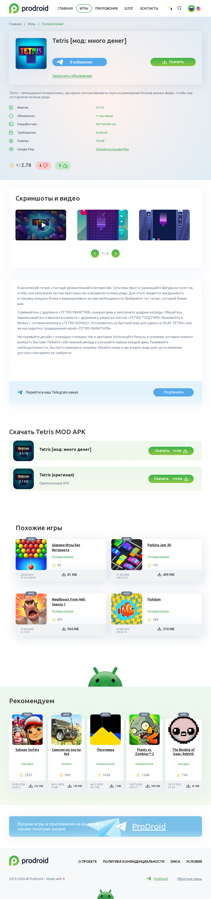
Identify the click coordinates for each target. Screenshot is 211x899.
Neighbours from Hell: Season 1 (69, 601)
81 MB (72, 574)
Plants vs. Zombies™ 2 (144, 752)
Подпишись (174, 392)
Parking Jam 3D (159, 545)
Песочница (105, 750)
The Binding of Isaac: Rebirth (183, 752)
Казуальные (105, 764)
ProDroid (149, 826)
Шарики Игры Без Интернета (66, 547)
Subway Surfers (27, 750)
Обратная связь (189, 879)
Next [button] (115, 253)
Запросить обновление (72, 76)
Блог (129, 8)
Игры (84, 8)
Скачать (175, 62)
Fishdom (154, 599)
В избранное (81, 62)
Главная (65, 8)
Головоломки (52, 24)
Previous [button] (95, 253)
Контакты (149, 8)
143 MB (77, 786)
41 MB (195, 786)
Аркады (27, 764)
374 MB (168, 629)
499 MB (168, 574)
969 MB (155, 786)
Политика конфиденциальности (133, 861)
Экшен (66, 764)
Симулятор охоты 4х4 (66, 752)
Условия (194, 861)
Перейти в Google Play (112, 149)
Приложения (106, 8)
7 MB (118, 786)
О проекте (87, 861)
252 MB (38, 786)
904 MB (73, 629)
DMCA (175, 861)
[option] (43, 225)
